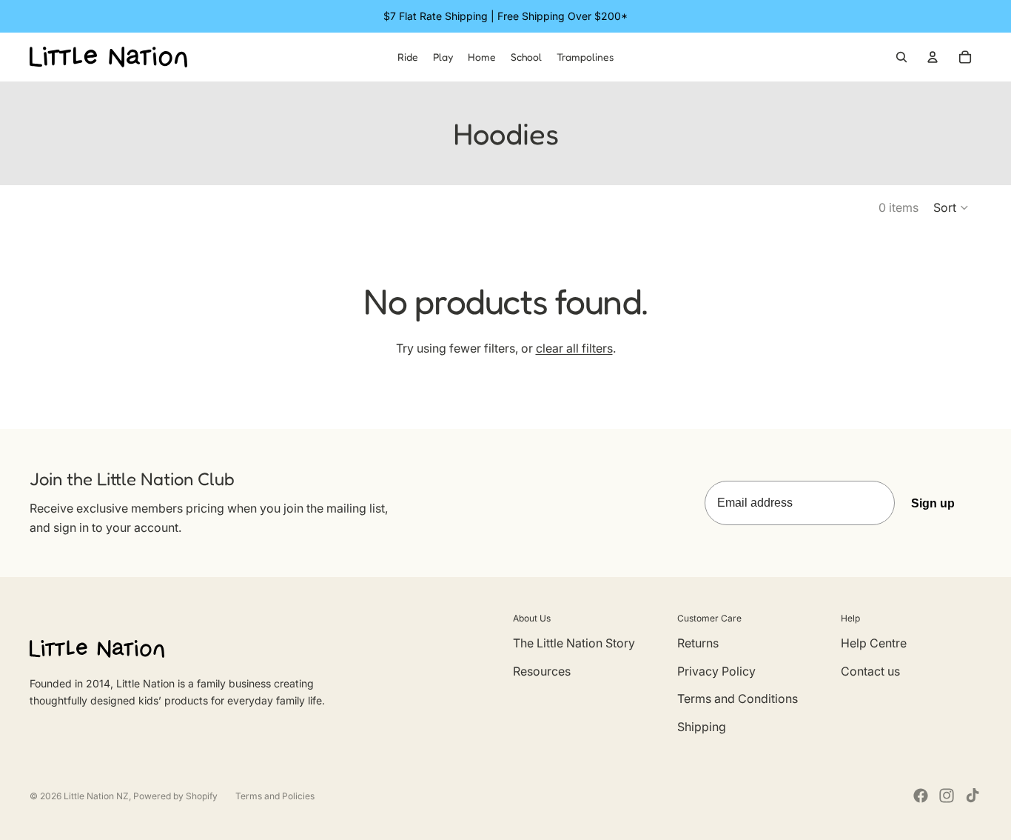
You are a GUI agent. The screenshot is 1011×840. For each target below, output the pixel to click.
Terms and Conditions (737, 698)
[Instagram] (946, 795)
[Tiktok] (972, 795)
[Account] (932, 57)
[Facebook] (921, 795)
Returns (698, 643)
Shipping (701, 726)
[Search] (901, 57)
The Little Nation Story (574, 643)
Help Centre (874, 643)
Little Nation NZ (96, 795)
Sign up (933, 503)
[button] (951, 207)
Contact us (870, 671)
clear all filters (574, 348)
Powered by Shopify (175, 795)
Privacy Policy (716, 671)
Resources (542, 671)
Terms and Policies (275, 795)
